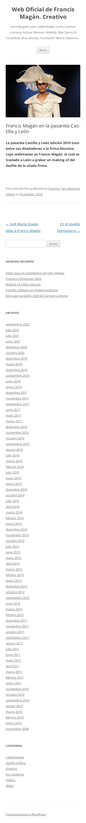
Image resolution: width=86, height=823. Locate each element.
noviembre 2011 (17, 626)
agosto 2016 (14, 449)
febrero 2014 (15, 518)
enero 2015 (14, 484)
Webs (10, 786)
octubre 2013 (15, 541)
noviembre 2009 (17, 729)
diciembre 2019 (16, 358)
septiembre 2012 (17, 598)
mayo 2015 (13, 478)
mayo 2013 (13, 558)
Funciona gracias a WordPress (26, 814)
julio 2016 (12, 455)
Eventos (54, 188)
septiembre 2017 (17, 404)
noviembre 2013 (17, 535)
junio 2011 (13, 655)
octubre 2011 (15, 632)
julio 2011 (12, 649)
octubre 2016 (15, 438)
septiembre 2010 (17, 700)
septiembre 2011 (17, 637)
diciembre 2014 (16, 489)
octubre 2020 (15, 353)
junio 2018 (13, 381)
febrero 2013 (15, 575)
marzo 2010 (14, 712)
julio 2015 (12, 472)
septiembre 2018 (17, 375)
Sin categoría (70, 188)
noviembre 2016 (17, 432)
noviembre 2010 (17, 689)
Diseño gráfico (16, 763)
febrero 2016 (15, 467)
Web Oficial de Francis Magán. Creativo (43, 13)
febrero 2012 (15, 615)
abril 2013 (12, 563)
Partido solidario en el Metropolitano (32, 290)
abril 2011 (12, 666)
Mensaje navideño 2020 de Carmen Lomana (37, 296)
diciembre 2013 (16, 529)
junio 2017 (13, 410)
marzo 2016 (14, 461)
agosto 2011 (14, 643)
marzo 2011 (14, 672)
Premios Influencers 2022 (24, 279)
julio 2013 (12, 546)
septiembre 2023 (17, 324)
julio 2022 (12, 330)
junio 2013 (13, 552)
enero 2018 (14, 387)
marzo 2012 (14, 609)
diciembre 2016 (16, 427)
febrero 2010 (15, 717)
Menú (43, 50)
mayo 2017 (13, 415)
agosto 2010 (14, 706)
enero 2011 (14, 683)
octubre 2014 (15, 495)
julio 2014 (12, 501)
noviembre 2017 (17, 398)
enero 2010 (14, 723)
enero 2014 (14, 524)
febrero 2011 (15, 677)
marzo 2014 (14, 512)
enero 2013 (14, 580)
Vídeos (10, 194)
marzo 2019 (14, 364)
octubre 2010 (15, 694)
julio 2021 (12, 336)
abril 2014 (12, 506)
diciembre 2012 (16, 586)
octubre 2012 (15, 592)
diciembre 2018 (16, 370)
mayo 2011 (13, 660)
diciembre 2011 (16, 620)
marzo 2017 (14, 421)
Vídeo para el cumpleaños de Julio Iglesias (35, 273)
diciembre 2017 (16, 392)
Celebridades (15, 757)
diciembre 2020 (16, 347)
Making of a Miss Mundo (23, 284)
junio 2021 (13, 341)
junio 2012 (13, 603)
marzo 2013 (14, 569)
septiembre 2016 (17, 444)
